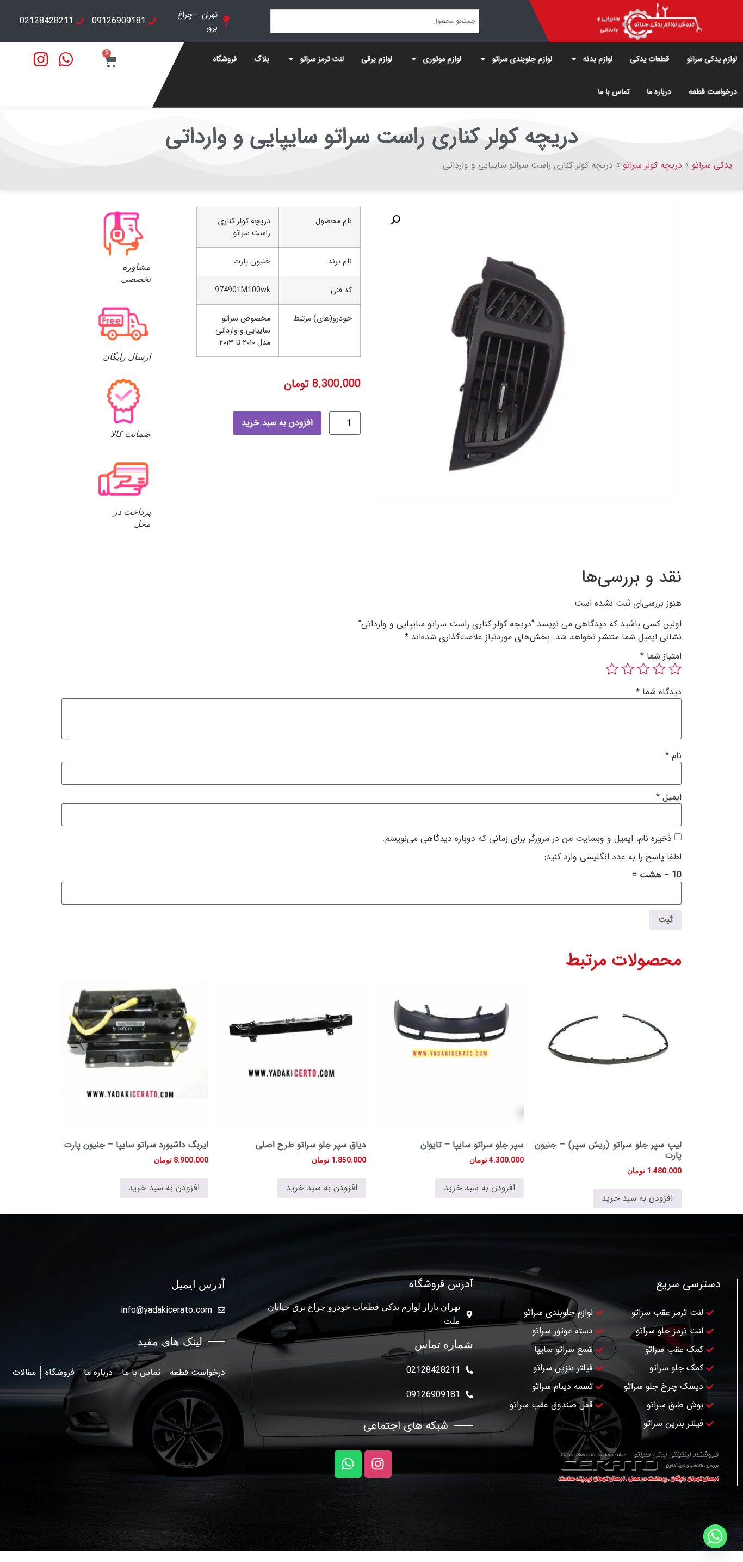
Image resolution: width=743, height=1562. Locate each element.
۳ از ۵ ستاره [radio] (643, 668)
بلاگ (262, 59)
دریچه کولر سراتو (652, 165)
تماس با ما (614, 91)
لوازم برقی (377, 59)
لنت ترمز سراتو (322, 59)
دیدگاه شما (659, 692)
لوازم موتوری (442, 59)
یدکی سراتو (712, 165)
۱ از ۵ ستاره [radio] (675, 668)
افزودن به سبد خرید (277, 422)
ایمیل (669, 797)
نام (673, 756)
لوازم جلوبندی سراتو (522, 59)
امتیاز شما (661, 656)
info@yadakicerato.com (166, 1310)
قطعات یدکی (650, 59)
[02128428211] (469, 1370)
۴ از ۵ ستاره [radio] (627, 668)
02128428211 (433, 1370)
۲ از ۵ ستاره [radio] (659, 668)
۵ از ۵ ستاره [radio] (611, 668)
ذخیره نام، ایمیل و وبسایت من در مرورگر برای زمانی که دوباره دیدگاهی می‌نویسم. (527, 838)
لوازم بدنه (598, 59)
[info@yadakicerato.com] (221, 1310)
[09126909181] (469, 1394)
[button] (395, 220)
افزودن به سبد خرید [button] (637, 1198)
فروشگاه (225, 59)
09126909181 (433, 1394)
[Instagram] (378, 1464)
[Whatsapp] (348, 1464)
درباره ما (659, 91)
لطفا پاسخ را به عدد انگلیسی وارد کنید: (613, 857)
